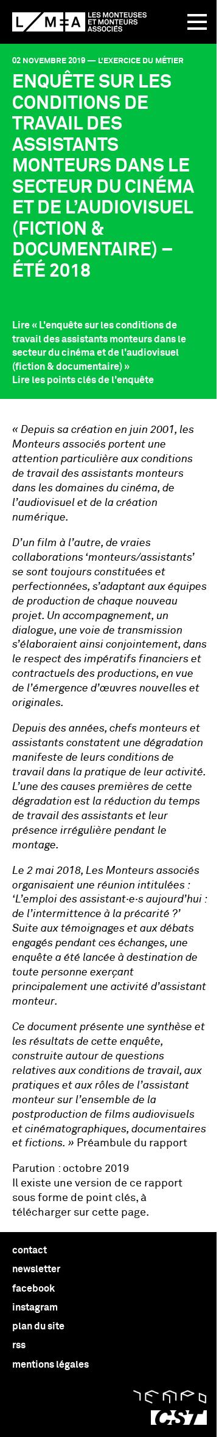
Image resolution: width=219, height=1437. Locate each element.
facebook (33, 1288)
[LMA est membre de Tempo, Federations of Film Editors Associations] (170, 1397)
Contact (29, 1250)
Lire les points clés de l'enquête (83, 380)
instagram (35, 1307)
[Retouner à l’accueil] (79, 22)
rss (19, 1345)
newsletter (36, 1269)
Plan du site (38, 1326)
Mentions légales (50, 1364)
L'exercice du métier (141, 61)
